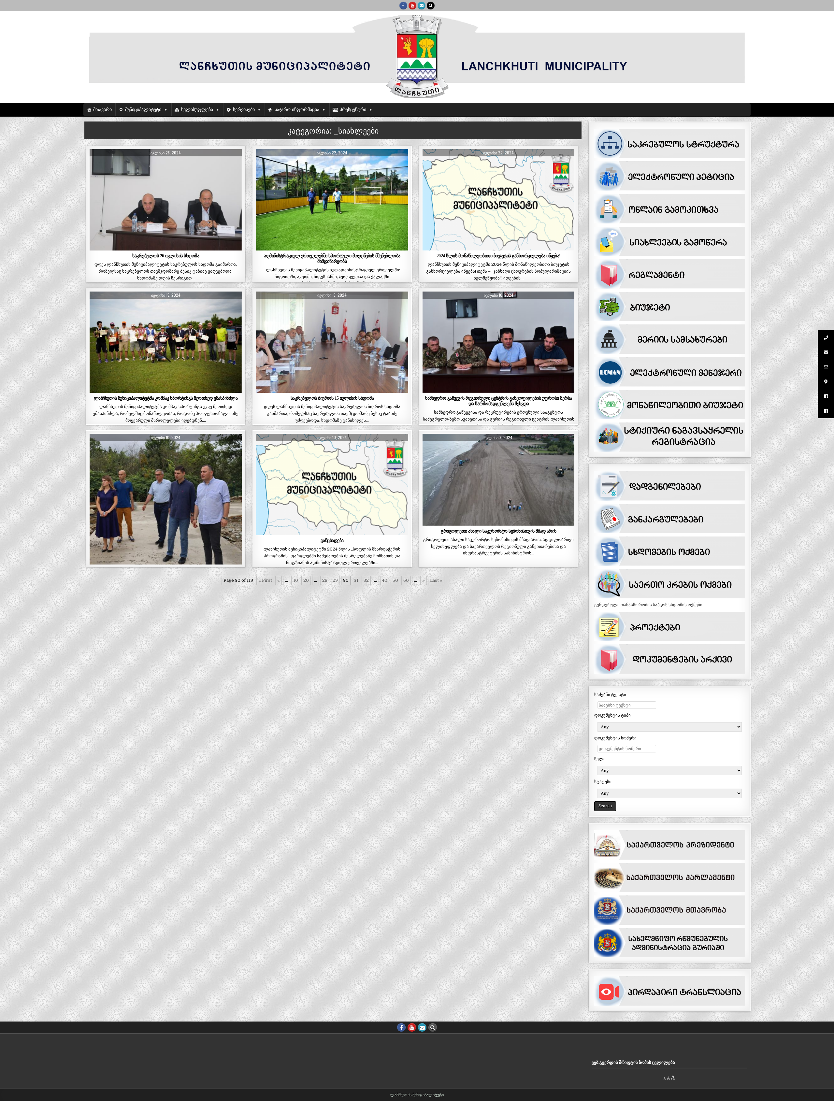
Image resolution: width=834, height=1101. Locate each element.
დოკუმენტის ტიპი (612, 715)
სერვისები (244, 109)
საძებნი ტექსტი (610, 694)
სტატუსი (602, 781)
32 (366, 580)
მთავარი (102, 109)
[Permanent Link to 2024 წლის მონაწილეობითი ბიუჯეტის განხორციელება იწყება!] (498, 199)
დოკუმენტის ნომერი (615, 738)
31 (356, 580)
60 (406, 580)
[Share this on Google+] (166, 246)
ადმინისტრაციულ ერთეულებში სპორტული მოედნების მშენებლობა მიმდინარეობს (332, 258)
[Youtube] (412, 5)
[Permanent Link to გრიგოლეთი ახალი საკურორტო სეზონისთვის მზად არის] (498, 480)
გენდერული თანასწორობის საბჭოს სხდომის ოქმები (648, 604)
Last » (436, 580)
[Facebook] (403, 5)
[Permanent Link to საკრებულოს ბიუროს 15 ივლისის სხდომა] (332, 342)
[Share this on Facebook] (135, 246)
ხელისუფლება (197, 109)
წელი (600, 758)
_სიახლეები (165, 165)
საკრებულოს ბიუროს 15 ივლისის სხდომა (332, 398)
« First (265, 580)
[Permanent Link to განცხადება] (332, 484)
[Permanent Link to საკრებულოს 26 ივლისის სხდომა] (165, 199)
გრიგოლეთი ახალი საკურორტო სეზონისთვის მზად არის (498, 531)
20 (306, 580)
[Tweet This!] (105, 246)
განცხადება (332, 540)
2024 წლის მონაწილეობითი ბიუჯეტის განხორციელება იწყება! (499, 255)
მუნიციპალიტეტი (143, 109)
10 (295, 580)
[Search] (431, 5)
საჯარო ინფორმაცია (297, 109)
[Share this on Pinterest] (196, 246)
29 (335, 580)
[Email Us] (421, 5)
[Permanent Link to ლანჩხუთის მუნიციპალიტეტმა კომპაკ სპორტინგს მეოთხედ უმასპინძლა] (165, 342)
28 (324, 580)
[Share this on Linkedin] (226, 246)
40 (384, 580)
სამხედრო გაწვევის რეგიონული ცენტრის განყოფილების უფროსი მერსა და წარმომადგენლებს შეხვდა (498, 400)
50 (395, 580)
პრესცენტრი (353, 109)
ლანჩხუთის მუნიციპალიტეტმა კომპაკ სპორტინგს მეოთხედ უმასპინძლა (166, 398)
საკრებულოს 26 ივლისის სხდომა (165, 255)
